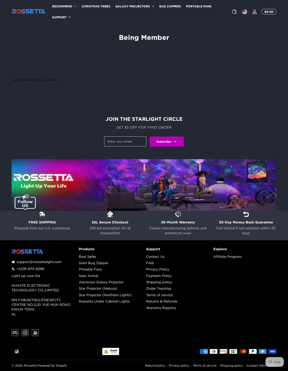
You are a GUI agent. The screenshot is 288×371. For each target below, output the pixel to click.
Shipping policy (159, 282)
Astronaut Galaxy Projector (101, 282)
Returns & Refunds (161, 301)
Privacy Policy (157, 269)
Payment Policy (159, 276)
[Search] (234, 11)
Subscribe (163, 141)
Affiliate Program (227, 256)
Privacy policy (179, 365)
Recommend (62, 6)
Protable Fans (90, 269)
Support (59, 17)
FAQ (150, 263)
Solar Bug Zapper (93, 263)
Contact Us (155, 256)
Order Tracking (158, 288)
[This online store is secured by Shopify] (110, 351)
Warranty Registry (161, 308)
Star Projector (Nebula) (98, 288)
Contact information (261, 365)
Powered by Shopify (52, 365)
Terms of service (159, 295)
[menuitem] (110, 256)
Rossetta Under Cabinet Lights (104, 301)
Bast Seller (87, 256)
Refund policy (155, 365)
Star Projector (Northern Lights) (105, 295)
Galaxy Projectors (132, 6)
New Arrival (88, 276)
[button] (234, 12)
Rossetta (30, 365)
